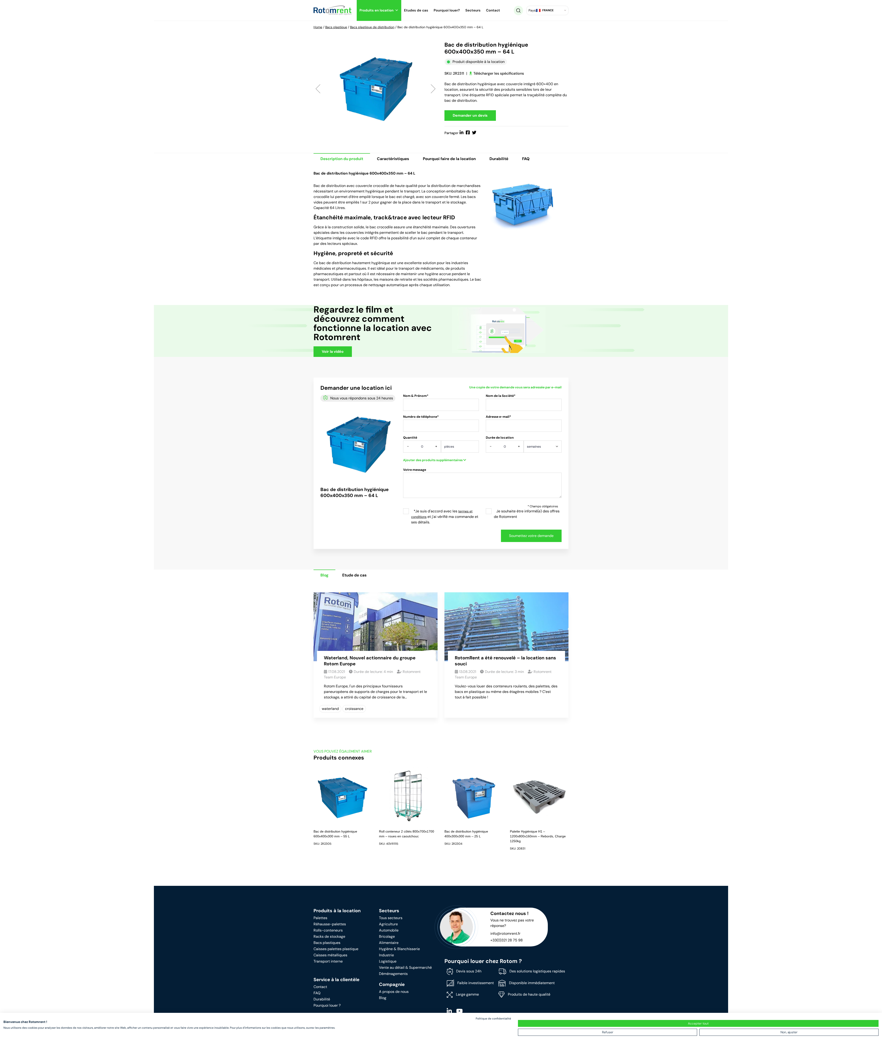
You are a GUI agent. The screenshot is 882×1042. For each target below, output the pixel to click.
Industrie (386, 955)
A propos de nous (394, 991)
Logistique (387, 961)
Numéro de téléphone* (421, 417)
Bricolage (387, 936)
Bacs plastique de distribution (372, 27)
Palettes (320, 917)
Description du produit (341, 158)
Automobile (389, 930)
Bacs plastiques (327, 942)
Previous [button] (318, 88)
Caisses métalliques (330, 955)
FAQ (525, 158)
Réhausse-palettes (330, 924)
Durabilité (498, 158)
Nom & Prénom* (415, 396)
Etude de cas (354, 575)
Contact (493, 10)
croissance (354, 708)
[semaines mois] (543, 448)
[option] (376, 88)
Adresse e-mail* (498, 417)
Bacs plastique (336, 27)
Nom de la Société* (500, 396)
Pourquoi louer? (447, 10)
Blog (324, 575)
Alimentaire (389, 942)
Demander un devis (470, 115)
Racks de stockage (329, 936)
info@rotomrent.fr (505, 933)
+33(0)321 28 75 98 (506, 940)
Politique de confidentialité (493, 1018)
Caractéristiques (393, 158)
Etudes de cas (416, 10)
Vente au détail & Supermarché (405, 967)
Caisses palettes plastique (336, 948)
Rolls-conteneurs (328, 930)
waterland (330, 708)
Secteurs (473, 10)
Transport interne (328, 961)
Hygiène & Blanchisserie (399, 948)
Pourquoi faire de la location (449, 158)
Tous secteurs (390, 917)
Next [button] (433, 88)
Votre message (414, 470)
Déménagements (393, 973)
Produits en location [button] (376, 10)
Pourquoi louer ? (327, 1005)
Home (318, 27)
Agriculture (388, 924)
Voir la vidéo (333, 351)
